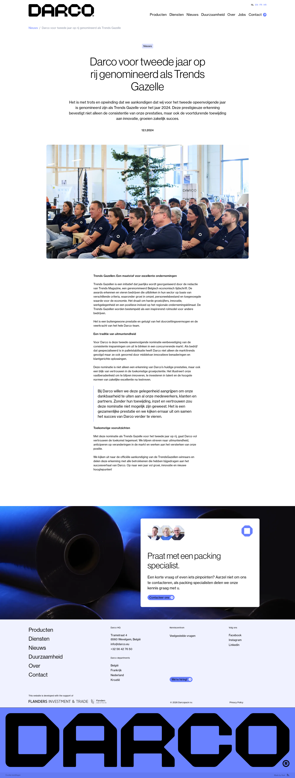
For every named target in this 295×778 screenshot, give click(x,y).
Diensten (176, 14)
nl (252, 5)
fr (261, 5)
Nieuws (193, 14)
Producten (158, 14)
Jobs (242, 14)
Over (231, 14)
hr (265, 5)
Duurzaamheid (213, 14)
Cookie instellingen (13, 775)
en (256, 5)
